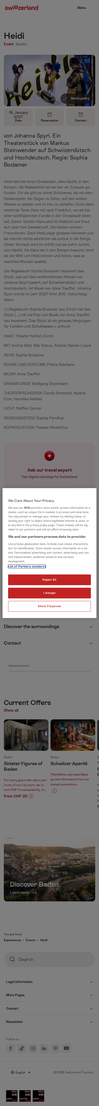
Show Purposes (49, 606)
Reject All (49, 579)
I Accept (49, 593)
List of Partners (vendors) (27, 566)
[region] (50, 553)
